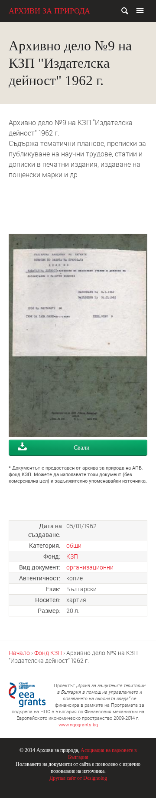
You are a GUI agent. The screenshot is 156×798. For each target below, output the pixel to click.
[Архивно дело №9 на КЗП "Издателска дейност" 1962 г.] (78, 434)
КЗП (72, 556)
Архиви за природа (49, 11)
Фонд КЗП (48, 653)
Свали (82, 447)
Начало (19, 653)
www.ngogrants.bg (78, 724)
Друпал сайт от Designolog (78, 778)
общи (73, 545)
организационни (90, 567)
